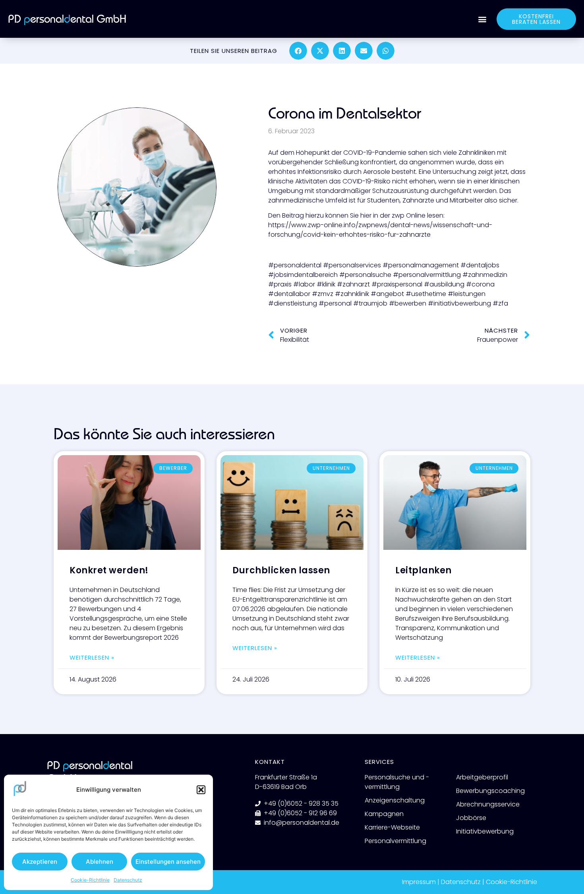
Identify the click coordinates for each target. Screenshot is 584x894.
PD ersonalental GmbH (67, 19)
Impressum (419, 881)
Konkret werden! (109, 570)
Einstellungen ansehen (168, 861)
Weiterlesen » (92, 657)
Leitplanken (423, 570)
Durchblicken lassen (281, 570)
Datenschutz (128, 880)
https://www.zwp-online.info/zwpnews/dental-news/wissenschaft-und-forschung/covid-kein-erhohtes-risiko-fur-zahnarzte (380, 229)
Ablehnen (99, 861)
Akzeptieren (39, 861)
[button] (201, 790)
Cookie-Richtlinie (90, 880)
